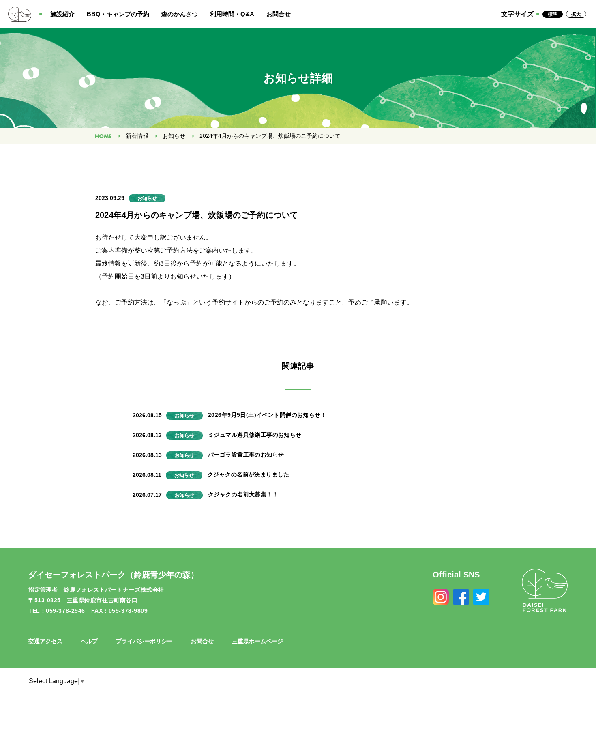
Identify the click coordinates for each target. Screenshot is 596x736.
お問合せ (278, 14)
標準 (552, 14)
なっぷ (176, 302)
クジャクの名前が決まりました (248, 474)
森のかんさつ (179, 14)
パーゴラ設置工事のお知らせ (246, 454)
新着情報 (137, 136)
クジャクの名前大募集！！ (243, 494)
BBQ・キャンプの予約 (118, 14)
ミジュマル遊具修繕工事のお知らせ (255, 434)
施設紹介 (62, 14)
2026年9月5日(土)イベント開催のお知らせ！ (267, 415)
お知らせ (174, 136)
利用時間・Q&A (232, 14)
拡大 (576, 14)
